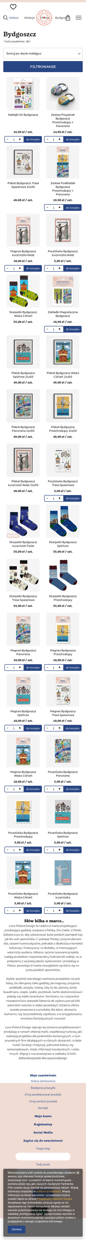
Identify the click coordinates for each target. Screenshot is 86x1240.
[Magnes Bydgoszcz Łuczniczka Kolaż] (23, 230)
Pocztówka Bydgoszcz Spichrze (63, 834)
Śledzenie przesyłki (43, 1088)
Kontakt (43, 1108)
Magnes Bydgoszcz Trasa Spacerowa (63, 713)
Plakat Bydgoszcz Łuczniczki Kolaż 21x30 (23, 483)
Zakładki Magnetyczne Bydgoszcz (63, 314)
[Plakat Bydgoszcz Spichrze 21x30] (23, 352)
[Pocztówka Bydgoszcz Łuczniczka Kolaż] (62, 230)
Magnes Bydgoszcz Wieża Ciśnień (23, 773)
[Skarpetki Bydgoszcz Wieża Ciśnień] (23, 291)
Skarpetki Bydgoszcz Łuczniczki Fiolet (23, 544)
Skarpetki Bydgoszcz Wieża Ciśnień (23, 314)
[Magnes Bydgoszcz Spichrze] (23, 690)
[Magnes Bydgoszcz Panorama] (23, 629)
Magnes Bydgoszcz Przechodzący (63, 652)
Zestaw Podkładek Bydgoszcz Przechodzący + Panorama (63, 188)
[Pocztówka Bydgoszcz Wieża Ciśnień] (23, 873)
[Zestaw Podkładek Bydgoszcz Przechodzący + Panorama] (62, 162)
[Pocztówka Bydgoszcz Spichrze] (62, 812)
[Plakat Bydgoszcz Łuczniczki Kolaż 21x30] (23, 460)
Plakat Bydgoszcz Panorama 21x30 (23, 428)
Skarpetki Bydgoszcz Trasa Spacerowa (23, 598)
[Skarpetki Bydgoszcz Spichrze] (62, 521)
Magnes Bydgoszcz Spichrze (23, 713)
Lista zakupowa (10, 14)
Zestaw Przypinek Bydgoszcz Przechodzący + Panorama (63, 120)
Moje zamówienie (43, 1075)
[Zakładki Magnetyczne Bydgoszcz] (62, 291)
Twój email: (43, 1164)
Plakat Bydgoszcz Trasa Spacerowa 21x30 (23, 185)
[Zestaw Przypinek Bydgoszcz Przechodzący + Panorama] (62, 94)
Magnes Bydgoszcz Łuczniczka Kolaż (23, 253)
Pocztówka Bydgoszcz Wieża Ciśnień (23, 895)
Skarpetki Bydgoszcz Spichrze (63, 544)
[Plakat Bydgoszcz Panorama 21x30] (23, 406)
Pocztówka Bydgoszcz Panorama (63, 773)
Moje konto (43, 1116)
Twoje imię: (43, 1148)
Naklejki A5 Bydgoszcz (23, 114)
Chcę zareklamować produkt (43, 1094)
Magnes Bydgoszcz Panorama (23, 652)
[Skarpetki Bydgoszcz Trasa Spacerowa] (23, 575)
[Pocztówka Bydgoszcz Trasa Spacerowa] (62, 460)
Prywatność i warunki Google (54, 1199)
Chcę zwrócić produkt (43, 1101)
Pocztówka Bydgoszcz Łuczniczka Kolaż (63, 253)
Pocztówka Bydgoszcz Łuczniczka (63, 895)
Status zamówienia (43, 1081)
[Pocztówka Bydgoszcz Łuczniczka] (62, 873)
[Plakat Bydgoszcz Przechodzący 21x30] (62, 406)
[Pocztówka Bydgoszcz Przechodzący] (23, 812)
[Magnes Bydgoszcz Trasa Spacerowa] (62, 690)
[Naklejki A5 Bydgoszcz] (23, 94)
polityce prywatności (48, 1191)
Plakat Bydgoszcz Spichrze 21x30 (23, 374)
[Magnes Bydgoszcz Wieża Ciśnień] (23, 751)
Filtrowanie (43, 66)
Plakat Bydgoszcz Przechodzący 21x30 (63, 428)
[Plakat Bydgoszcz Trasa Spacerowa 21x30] (23, 162)
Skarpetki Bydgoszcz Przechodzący (63, 598)
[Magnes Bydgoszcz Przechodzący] (62, 629)
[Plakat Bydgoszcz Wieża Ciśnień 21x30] (62, 352)
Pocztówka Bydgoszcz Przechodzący (23, 834)
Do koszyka (33, 139)
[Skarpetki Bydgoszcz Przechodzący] (62, 575)
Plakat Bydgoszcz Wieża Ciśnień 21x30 (63, 374)
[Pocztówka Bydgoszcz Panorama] (62, 751)
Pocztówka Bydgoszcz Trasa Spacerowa (63, 483)
